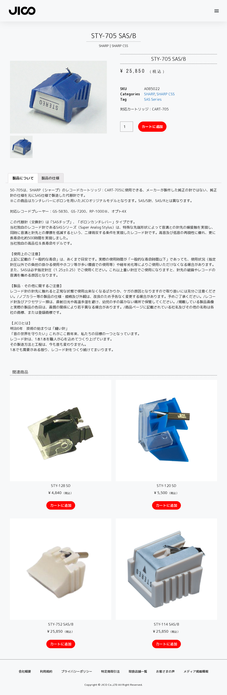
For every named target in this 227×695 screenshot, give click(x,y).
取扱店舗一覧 (138, 671)
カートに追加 (152, 126)
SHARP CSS (120, 45)
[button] (216, 10)
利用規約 (46, 671)
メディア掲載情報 (196, 671)
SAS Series (153, 99)
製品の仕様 (50, 178)
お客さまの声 (165, 671)
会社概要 (25, 671)
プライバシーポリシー (76, 671)
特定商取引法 (110, 671)
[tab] (23, 178)
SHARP (104, 45)
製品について (23, 178)
